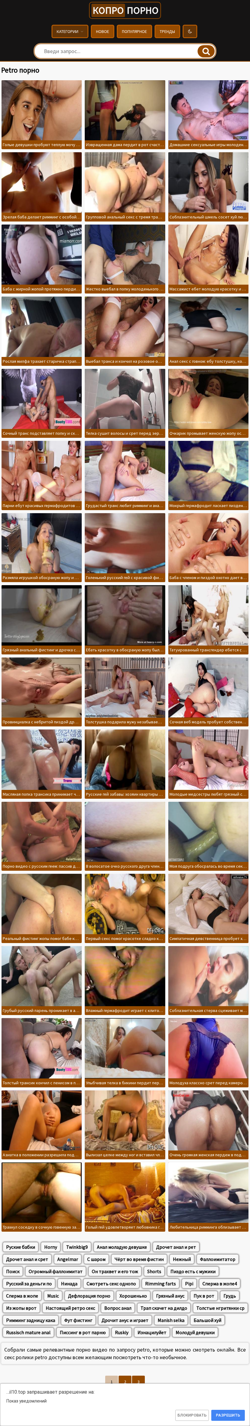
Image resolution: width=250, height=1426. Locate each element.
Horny (50, 1247)
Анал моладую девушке (122, 1247)
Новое (102, 31)
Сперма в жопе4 (219, 1283)
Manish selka (171, 1320)
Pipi (189, 1283)
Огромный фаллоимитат (56, 1271)
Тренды (167, 31)
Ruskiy (121, 1332)
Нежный (182, 1259)
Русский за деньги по (29, 1283)
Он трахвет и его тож (115, 1271)
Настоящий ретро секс (70, 1308)
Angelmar (67, 1259)
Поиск (13, 1271)
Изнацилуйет (152, 1332)
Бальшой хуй (207, 1320)
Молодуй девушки (195, 1332)
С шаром (96, 1259)
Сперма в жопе (22, 1296)
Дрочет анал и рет (176, 1247)
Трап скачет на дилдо (164, 1308)
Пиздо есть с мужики (193, 1271)
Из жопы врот (21, 1308)
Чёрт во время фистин (139, 1259)
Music (53, 1296)
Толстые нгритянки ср (220, 1308)
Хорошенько (133, 1296)
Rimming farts (160, 1283)
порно (126, 10)
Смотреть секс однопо (111, 1283)
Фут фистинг (78, 1320)
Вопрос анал (117, 1308)
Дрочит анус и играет (125, 1320)
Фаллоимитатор (217, 1259)
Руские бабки (20, 1247)
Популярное (134, 31)
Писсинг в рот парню (83, 1332)
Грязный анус (170, 1296)
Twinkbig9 (77, 1247)
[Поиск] (206, 51)
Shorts (154, 1271)
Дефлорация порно (89, 1296)
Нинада (69, 1283)
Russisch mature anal (28, 1332)
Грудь (229, 1296)
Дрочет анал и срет (27, 1259)
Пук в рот (204, 1296)
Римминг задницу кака (30, 1320)
